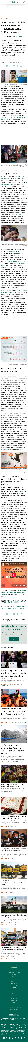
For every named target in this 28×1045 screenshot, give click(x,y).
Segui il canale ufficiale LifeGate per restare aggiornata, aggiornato (13, 593)
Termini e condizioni (14, 1009)
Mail (14, 1002)
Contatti (14, 996)
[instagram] (18, 1038)
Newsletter (14, 968)
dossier (21, 491)
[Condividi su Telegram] (21, 66)
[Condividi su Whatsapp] (17, 66)
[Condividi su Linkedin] (14, 66)
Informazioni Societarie (14, 1007)
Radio (14, 974)
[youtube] (15, 1038)
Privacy (14, 1005)
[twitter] (6, 1038)
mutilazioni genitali (14, 251)
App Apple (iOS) (14, 970)
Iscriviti (12, 639)
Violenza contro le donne (10, 62)
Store (7, 2)
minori (22, 608)
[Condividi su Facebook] (7, 66)
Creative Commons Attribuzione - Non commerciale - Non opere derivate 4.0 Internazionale (13, 603)
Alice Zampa (19, 36)
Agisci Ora (14, 985)
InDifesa (17, 554)
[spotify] (12, 1038)
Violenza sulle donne (14, 608)
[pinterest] (9, 1038)
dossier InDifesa (16, 215)
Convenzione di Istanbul (6, 794)
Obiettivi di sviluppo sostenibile (16, 261)
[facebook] (4, 1038)
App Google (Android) (14, 972)
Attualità (14, 965)
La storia (14, 1000)
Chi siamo (14, 998)
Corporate (14, 981)
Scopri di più (18, 621)
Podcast (14, 976)
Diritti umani (5, 19)
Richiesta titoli (14, 979)
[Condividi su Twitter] (10, 66)
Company (14, 993)
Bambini (6, 608)
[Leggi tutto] (26, 647)
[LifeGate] (14, 2)
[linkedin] (21, 1038)
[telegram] (24, 1038)
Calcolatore (14, 983)
